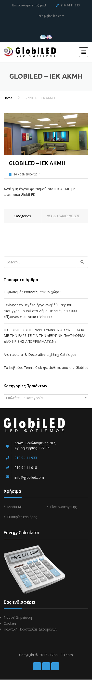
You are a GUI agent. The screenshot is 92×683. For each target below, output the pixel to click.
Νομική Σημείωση (18, 617)
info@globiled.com (51, 15)
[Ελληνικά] (43, 36)
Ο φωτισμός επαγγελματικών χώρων (33, 292)
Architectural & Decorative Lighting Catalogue (40, 354)
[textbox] (46, 397)
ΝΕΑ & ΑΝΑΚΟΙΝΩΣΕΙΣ (62, 216)
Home (8, 98)
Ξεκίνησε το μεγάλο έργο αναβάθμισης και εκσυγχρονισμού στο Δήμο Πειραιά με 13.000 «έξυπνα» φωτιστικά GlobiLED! (40, 311)
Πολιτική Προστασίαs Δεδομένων (30, 629)
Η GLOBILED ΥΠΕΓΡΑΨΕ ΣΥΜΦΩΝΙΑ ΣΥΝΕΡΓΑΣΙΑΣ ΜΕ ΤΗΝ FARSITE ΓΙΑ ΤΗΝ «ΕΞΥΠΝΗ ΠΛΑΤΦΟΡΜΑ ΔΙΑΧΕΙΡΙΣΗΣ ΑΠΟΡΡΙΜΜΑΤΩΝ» (45, 335)
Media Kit (14, 506)
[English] (49, 36)
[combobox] (46, 397)
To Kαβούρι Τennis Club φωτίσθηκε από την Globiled (46, 367)
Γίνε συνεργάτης (63, 506)
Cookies (10, 623)
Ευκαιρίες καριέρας (22, 516)
